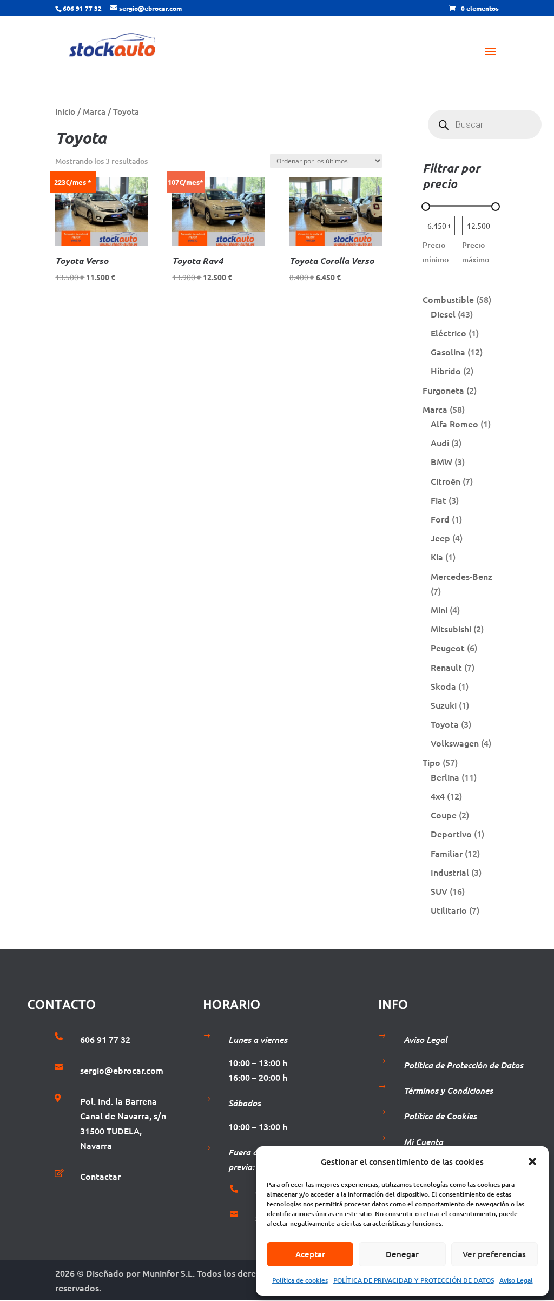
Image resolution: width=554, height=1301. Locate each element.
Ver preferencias (494, 1254)
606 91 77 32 (82, 8)
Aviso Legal (516, 1280)
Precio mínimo (436, 252)
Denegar (402, 1254)
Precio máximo (475, 252)
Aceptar (310, 1254)
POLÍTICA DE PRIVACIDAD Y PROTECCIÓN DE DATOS (413, 1280)
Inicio (65, 111)
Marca (94, 111)
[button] (532, 1161)
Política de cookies (300, 1280)
